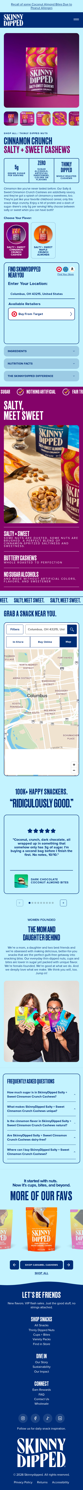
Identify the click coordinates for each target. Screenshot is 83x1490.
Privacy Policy (23, 1482)
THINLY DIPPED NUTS (33, 133)
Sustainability (42, 1367)
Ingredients (17, 351)
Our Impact (41, 1371)
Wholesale (42, 1403)
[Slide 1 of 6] (11, 118)
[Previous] (14, 1264)
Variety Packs (42, 1339)
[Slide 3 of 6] (43, 118)
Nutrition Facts (20, 363)
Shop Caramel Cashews (41, 1265)
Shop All (10, 133)
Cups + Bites (41, 1334)
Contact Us (41, 1399)
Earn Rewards (41, 1389)
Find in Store (41, 1344)
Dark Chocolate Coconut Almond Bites (50, 881)
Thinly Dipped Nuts (41, 1330)
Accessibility (60, 1482)
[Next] (68, 1264)
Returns (42, 1482)
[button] (29, 903)
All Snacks (41, 1325)
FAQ (41, 1394)
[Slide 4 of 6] (60, 118)
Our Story (41, 1362)
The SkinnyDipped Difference (30, 376)
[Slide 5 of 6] (76, 118)
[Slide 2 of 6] (27, 118)
